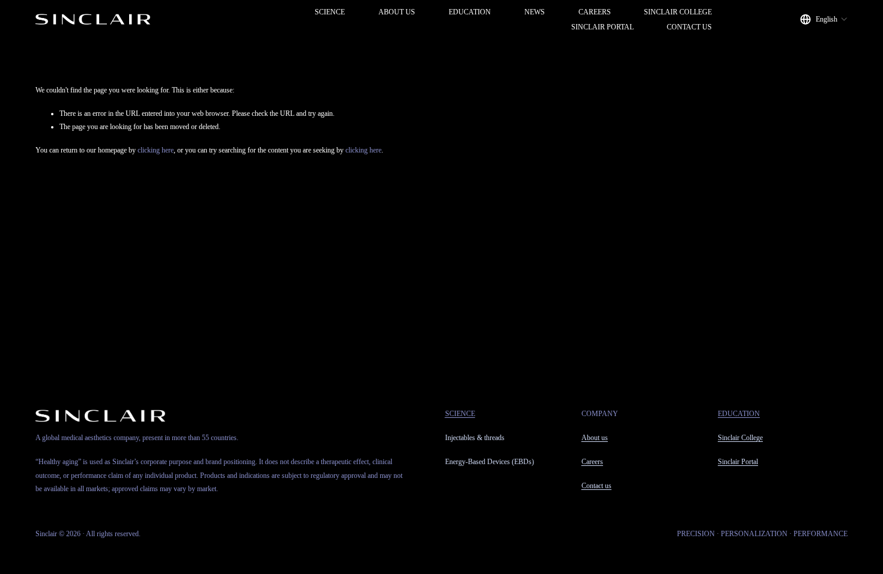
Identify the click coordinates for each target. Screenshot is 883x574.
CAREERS (594, 12)
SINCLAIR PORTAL (602, 27)
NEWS (534, 12)
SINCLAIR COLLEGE (678, 12)
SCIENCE (330, 12)
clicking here (156, 150)
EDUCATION (470, 12)
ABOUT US (396, 12)
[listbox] (824, 19)
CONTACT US (689, 27)
